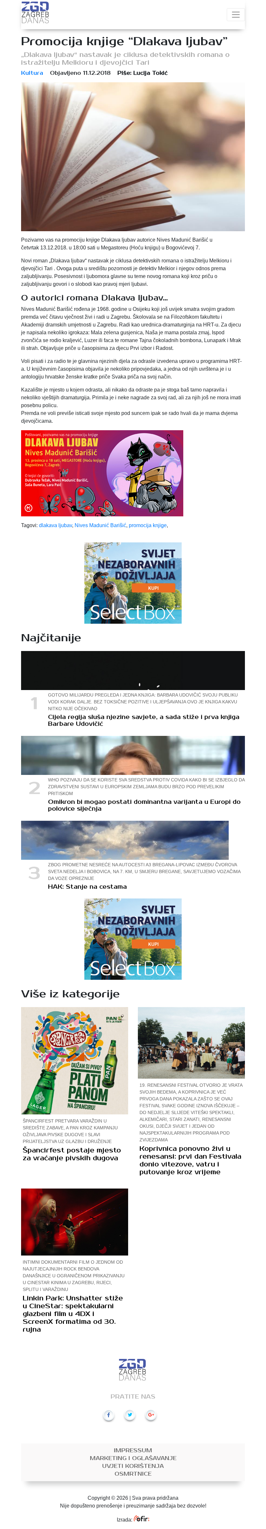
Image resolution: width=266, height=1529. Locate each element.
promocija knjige (148, 525)
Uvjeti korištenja (133, 1466)
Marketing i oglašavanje (133, 1458)
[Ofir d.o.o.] (141, 1519)
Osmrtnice (133, 1474)
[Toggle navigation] (236, 14)
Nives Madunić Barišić (100, 525)
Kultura (32, 73)
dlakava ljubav (55, 525)
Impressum (133, 1450)
